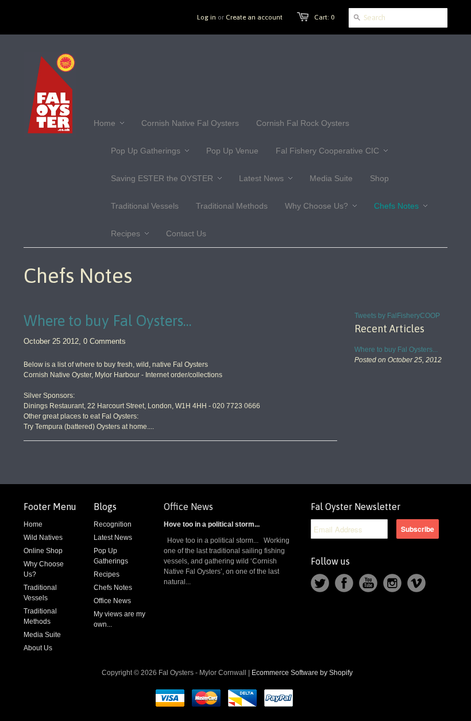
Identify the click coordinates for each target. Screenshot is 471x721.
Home (33, 524)
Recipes (106, 574)
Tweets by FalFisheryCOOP (397, 316)
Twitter (320, 583)
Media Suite (42, 635)
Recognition (113, 524)
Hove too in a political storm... (212, 524)
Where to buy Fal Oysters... (108, 320)
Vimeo (416, 583)
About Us (38, 648)
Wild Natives (43, 538)
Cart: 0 (324, 17)
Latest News (113, 538)
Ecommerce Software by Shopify (302, 673)
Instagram (392, 583)
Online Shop (43, 551)
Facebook (344, 583)
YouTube (368, 583)
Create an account (254, 17)
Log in (206, 17)
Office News (112, 601)
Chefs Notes (113, 588)
